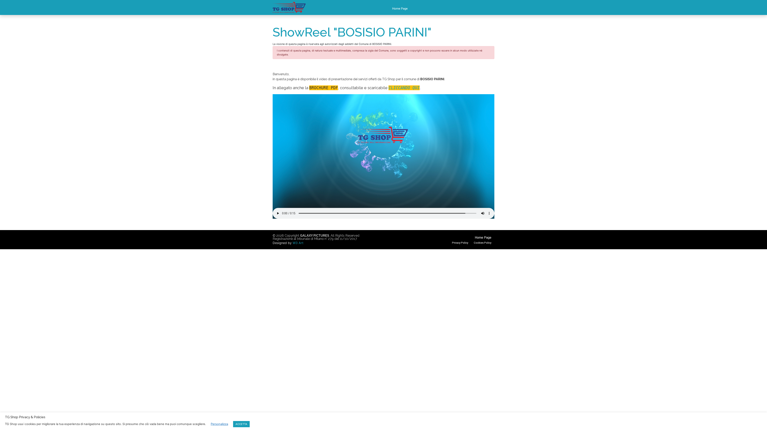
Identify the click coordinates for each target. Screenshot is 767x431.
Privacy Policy (460, 242)
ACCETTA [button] (241, 424)
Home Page (400, 8)
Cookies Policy (482, 242)
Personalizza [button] (219, 424)
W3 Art (298, 243)
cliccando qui (404, 87)
